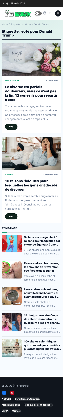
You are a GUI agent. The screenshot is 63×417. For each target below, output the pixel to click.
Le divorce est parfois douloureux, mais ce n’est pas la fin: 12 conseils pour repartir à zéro (31, 93)
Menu (58, 13)
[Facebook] (3, 3)
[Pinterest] (7, 3)
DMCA (5, 410)
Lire (11, 126)
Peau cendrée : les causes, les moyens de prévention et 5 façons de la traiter (41, 267)
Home (5, 24)
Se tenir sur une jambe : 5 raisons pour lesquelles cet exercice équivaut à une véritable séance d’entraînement (42, 240)
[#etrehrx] (44, 12)
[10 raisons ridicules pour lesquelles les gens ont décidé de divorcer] (31, 153)
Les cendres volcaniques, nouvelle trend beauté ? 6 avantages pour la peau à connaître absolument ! (41, 293)
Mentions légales (11, 405)
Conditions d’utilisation (27, 399)
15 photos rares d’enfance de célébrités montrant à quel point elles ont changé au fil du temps (42, 319)
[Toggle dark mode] (38, 13)
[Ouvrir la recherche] (50, 13)
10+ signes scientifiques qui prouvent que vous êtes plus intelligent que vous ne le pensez (42, 345)
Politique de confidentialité (38, 405)
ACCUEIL (6, 399)
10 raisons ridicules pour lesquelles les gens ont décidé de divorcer (31, 185)
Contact (16, 410)
